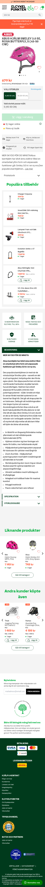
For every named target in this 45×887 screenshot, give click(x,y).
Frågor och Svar (7, 779)
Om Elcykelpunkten (8, 802)
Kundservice (6, 782)
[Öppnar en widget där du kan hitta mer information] (32, 883)
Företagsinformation (23, 869)
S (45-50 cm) (10, 96)
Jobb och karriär (7, 808)
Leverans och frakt (8, 784)
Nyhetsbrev (5, 805)
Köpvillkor (5, 790)
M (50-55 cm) (23, 96)
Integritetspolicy (7, 787)
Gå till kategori (22, 575)
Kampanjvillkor (6, 793)
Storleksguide (36, 89)
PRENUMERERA (33, 691)
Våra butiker (6, 811)
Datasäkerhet (28, 866)
